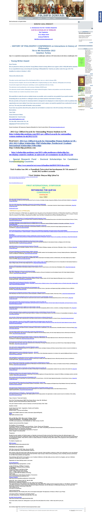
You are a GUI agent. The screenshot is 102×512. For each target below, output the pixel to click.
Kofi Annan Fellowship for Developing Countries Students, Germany (23, 251)
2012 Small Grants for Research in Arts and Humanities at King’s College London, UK (27, 261)
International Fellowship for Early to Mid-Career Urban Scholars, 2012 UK (24, 306)
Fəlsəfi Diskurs (85, 31)
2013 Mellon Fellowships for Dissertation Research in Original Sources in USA (25, 222)
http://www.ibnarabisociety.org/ (57, 127)
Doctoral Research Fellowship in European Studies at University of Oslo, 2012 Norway (27, 292)
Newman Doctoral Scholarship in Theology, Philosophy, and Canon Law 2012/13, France (27, 341)
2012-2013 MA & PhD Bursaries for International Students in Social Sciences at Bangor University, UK (30, 317)
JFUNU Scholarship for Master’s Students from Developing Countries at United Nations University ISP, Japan (32, 312)
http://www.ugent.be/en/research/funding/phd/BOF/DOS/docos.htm (43, 165)
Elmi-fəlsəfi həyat (29, 18)
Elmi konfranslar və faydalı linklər (85, 45)
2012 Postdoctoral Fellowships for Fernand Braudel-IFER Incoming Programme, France (27, 218)
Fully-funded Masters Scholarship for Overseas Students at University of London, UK (27, 357)
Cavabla (91, 42)
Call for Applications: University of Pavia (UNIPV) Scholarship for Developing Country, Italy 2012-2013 (30, 321)
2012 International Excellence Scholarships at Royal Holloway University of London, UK (27, 367)
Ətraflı (91, 73)
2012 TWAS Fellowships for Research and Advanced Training (22, 271)
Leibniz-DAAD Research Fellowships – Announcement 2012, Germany (24, 392)
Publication (48, 18)
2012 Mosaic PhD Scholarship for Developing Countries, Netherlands (23, 256)
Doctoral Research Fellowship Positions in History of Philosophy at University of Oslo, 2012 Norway (30, 235)
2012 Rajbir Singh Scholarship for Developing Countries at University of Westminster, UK (28, 336)
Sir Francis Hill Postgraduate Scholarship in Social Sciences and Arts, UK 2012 (26, 266)
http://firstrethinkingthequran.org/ (16, 182)
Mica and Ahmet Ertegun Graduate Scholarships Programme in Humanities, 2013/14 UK (27, 225)
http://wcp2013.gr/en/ (13, 208)
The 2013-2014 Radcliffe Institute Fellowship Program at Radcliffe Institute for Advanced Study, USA (30, 326)
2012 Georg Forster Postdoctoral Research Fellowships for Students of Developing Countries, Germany (31, 387)
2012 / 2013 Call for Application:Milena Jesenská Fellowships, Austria (24, 347)
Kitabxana (40, 18)
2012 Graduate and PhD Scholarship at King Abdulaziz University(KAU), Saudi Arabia (27, 382)
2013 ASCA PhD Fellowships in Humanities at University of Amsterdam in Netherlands (27, 204)
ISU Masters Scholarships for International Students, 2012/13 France (23, 373)
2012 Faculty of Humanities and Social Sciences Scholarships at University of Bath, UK (27, 301)
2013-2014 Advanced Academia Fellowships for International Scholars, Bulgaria (26, 241)
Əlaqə (54, 18)
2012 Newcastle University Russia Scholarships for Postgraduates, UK (24, 287)
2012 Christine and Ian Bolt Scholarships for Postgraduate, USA (22, 377)
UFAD (20, 18)
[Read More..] (12, 234)
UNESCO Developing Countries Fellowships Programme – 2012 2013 (23, 352)
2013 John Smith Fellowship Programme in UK (19, 199)
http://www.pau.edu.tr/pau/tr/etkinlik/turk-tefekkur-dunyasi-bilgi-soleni (23, 176)
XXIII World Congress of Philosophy (20, 210)
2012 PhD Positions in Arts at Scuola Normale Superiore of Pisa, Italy (23, 246)
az (77, 0)
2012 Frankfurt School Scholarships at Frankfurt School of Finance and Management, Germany (29, 362)
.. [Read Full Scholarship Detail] (22, 227)
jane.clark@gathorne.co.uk (16, 119)
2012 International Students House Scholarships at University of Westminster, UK (26, 331)
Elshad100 (73, 510)
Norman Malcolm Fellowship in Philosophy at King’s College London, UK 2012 (25, 277)
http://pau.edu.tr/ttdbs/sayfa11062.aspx (17, 178)
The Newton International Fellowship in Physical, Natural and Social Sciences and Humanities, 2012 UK (31, 296)
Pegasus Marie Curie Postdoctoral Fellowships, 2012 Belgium (22, 282)
